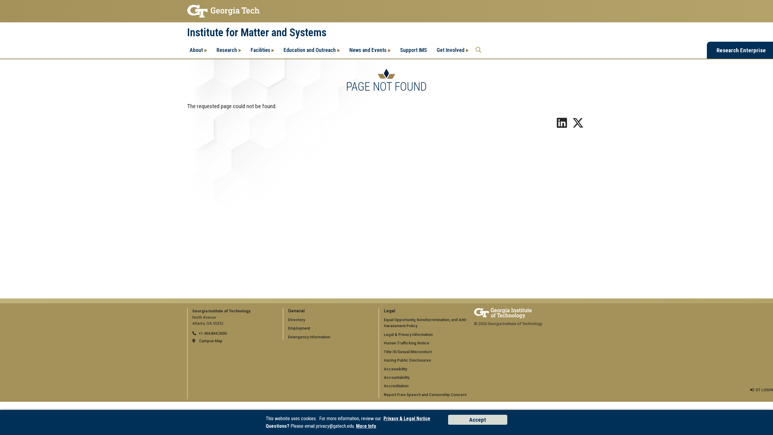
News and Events (367, 50)
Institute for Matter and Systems (256, 32)
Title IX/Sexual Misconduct (408, 352)
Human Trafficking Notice (406, 343)
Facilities (260, 50)
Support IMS (413, 50)
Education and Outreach (310, 50)
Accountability (396, 377)
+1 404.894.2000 (213, 333)
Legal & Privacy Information (408, 334)
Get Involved (450, 50)
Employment (299, 328)
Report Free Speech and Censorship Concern (425, 394)
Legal (389, 311)
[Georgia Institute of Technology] (386, 11)
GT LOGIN (764, 390)
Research (227, 50)
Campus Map (211, 341)
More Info (366, 426)
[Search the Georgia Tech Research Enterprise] (478, 50)
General (296, 311)
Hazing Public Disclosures (407, 360)
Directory (296, 319)
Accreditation (396, 386)
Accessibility (395, 369)
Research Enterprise (741, 50)
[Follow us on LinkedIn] (562, 125)
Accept (477, 419)
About (196, 50)
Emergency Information (309, 337)
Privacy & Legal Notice (406, 418)
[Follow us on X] (578, 125)
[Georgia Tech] (503, 311)
